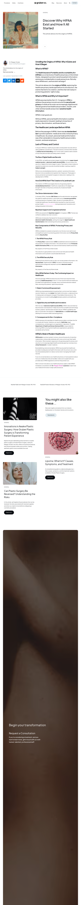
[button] (7, 3)
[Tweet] (9, 81)
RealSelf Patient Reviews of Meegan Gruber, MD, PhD (55, 384)
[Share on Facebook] (5, 81)
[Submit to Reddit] (22, 81)
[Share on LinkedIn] (14, 81)
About (65, 3)
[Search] (69, 2)
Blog (53, 3)
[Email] (18, 81)
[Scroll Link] (45, 46)
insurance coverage (49, 204)
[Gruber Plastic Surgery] (40, 3)
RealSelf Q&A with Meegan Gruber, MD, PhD (23, 384)
